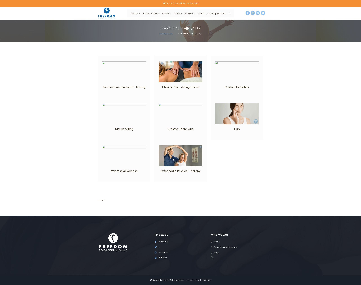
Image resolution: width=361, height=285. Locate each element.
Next (102, 200)
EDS (237, 129)
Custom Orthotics (237, 87)
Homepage (166, 34)
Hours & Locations (150, 13)
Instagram (163, 252)
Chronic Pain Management (180, 87)
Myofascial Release (124, 171)
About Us (134, 13)
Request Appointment (216, 13)
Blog (216, 253)
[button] (228, 13)
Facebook (163, 241)
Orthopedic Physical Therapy (180, 171)
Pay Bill (201, 13)
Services (165, 13)
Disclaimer (206, 280)
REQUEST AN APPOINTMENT (180, 3)
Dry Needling (124, 129)
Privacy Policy (193, 280)
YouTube (163, 257)
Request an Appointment (226, 247)
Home (217, 242)
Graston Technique (180, 129)
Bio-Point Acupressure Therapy (124, 87)
